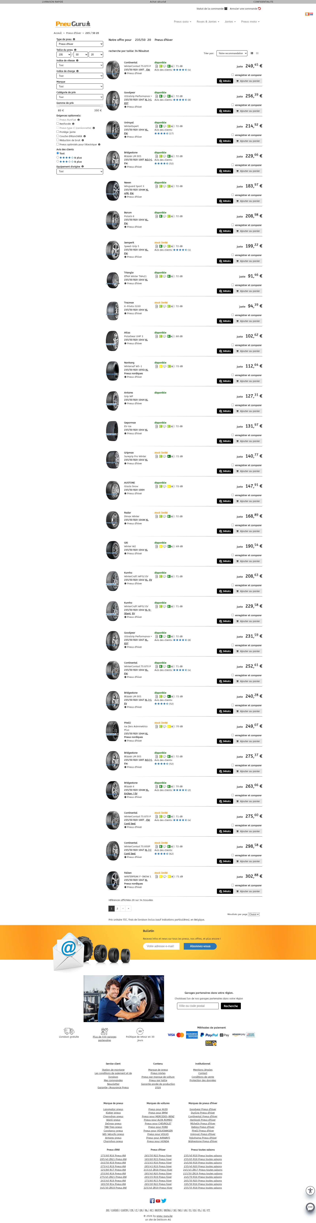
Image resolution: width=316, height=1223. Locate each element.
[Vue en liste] (252, 53)
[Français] (307, 14)
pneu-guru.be (164, 1216)
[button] (310, 1190)
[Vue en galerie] (257, 53)
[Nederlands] (311, 14)
